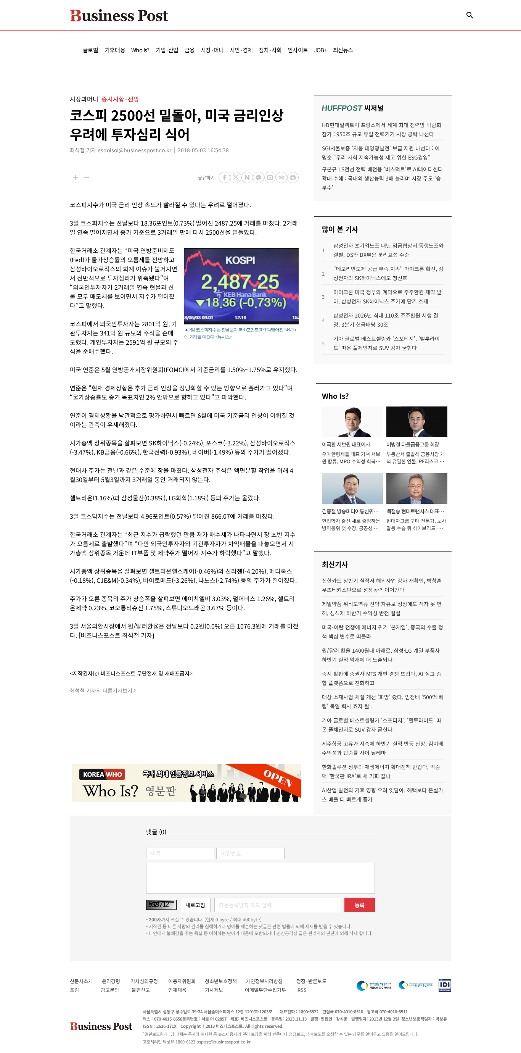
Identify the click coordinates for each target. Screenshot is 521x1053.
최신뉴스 (343, 50)
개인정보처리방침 (271, 981)
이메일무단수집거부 (267, 989)
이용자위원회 (186, 981)
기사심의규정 (149, 981)
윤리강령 (116, 981)
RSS (302, 989)
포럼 (81, 989)
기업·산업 (167, 50)
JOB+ (320, 50)
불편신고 (146, 989)
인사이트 (298, 50)
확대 (75, 177)
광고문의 (112, 989)
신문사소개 (86, 981)
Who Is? (140, 50)
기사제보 (221, 989)
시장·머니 (212, 50)
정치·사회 (270, 50)
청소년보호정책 (225, 981)
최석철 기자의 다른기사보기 (101, 690)
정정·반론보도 (311, 981)
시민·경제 (241, 50)
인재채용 (182, 989)
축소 (86, 177)
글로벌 (90, 50)
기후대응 (115, 50)
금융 (190, 50)
